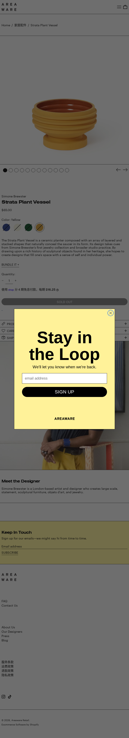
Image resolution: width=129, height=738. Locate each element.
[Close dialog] (111, 313)
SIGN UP (64, 391)
